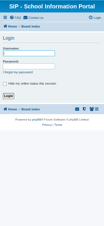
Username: (11, 48)
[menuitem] (15, 17)
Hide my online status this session (32, 83)
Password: (11, 61)
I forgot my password (18, 72)
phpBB (36, 119)
